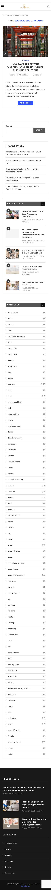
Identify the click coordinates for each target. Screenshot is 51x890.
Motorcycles (26, 634)
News (26, 640)
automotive (26, 354)
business (26, 384)
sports (26, 706)
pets (26, 658)
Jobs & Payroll (26, 593)
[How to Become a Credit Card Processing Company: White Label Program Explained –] (12, 214)
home (26, 557)
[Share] (5, 54)
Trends (26, 736)
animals (26, 324)
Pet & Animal (26, 652)
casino (26, 396)
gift (26, 533)
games (26, 521)
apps (26, 330)
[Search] (48, 6)
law (26, 599)
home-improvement (26, 575)
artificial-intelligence (26, 336)
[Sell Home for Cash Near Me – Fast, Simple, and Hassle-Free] (12, 285)
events (26, 473)
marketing (26, 628)
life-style (26, 611)
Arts (26, 342)
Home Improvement (26, 563)
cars (26, 390)
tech (26, 712)
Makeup (26, 622)
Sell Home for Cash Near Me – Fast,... (33, 283)
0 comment (37, 75)
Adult (26, 318)
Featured (26, 491)
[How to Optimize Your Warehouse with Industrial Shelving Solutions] (25, 41)
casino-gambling (26, 402)
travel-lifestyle (26, 730)
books (26, 378)
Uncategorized (26, 742)
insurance (26, 581)
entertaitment (26, 462)
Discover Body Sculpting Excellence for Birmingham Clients (34, 822)
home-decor (26, 569)
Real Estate (26, 670)
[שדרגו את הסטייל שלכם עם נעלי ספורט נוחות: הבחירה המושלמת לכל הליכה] (12, 269)
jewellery (26, 587)
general (26, 527)
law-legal (26, 605)
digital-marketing (26, 438)
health (26, 545)
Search (9, 126)
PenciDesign (25, 886)
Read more (25, 103)
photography (26, 664)
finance (26, 497)
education (26, 449)
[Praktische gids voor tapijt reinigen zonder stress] (11, 805)
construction (26, 414)
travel (26, 724)
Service (26, 682)
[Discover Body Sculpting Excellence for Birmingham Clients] (11, 823)
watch (26, 754)
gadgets (26, 509)
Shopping (26, 694)
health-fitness (26, 551)
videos (26, 748)
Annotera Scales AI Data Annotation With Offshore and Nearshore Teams (23, 789)
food (26, 503)
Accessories (26, 312)
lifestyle (26, 617)
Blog (26, 372)
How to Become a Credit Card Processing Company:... (33, 213)
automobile (26, 348)
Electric (26, 456)
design (26, 432)
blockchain (26, 366)
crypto (26, 420)
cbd (26, 408)
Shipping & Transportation (26, 688)
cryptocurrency (26, 426)
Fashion (26, 485)
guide (26, 539)
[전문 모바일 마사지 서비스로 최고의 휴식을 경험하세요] (12, 254)
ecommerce (26, 444)
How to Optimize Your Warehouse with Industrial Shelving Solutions (25, 67)
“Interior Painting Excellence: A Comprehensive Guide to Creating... (33, 233)
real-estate (26, 676)
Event (26, 467)
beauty (26, 360)
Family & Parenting (26, 479)
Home (5, 15)
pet (26, 646)
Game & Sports (26, 515)
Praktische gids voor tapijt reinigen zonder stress (33, 805)
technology (26, 718)
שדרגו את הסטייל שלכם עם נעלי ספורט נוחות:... (32, 267)
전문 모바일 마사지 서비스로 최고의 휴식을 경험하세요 (33, 252)
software (26, 700)
